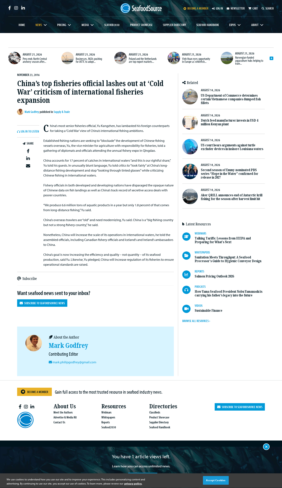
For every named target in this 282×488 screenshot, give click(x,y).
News (39, 25)
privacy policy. (133, 483)
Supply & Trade (62, 112)
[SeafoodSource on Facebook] (9, 8)
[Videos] (188, 309)
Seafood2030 (112, 25)
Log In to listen (30, 131)
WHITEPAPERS (202, 252)
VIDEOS (199, 305)
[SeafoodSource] (141, 8)
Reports (105, 422)
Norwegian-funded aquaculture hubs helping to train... (249, 60)
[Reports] (188, 274)
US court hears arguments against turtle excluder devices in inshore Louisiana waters (232, 147)
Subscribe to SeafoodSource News (44, 303)
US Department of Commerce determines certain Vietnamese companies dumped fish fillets (231, 99)
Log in (219, 8)
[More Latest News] (271, 58)
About (254, 25)
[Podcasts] (188, 290)
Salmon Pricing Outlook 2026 (214, 276)
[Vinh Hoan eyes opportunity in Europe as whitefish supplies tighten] (174, 58)
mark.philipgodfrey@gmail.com (74, 362)
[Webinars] (188, 236)
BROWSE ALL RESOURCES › (196, 321)
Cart (255, 8)
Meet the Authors (63, 412)
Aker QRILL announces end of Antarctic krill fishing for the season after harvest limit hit (231, 197)
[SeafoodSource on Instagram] (16, 8)
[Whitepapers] (188, 255)
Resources (113, 406)
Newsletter (238, 8)
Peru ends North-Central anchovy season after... (35, 60)
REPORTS (199, 271)
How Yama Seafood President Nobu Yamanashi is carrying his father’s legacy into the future (228, 293)
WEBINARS (200, 233)
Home (22, 25)
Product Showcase (141, 25)
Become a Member (37, 392)
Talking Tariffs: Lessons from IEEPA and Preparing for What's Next (223, 240)
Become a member (197, 8)
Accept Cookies (215, 480)
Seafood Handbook (207, 25)
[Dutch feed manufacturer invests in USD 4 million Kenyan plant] (190, 122)
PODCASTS (200, 286)
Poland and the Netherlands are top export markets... (143, 60)
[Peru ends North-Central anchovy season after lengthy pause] (14, 58)
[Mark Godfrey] (21, 112)
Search (269, 8)
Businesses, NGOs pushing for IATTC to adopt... (89, 60)
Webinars (106, 412)
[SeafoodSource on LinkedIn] (23, 8)
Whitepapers (108, 417)
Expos (232, 25)
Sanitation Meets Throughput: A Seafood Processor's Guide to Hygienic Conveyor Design (228, 259)
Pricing (61, 25)
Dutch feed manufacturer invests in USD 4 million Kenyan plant (229, 122)
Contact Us (59, 422)
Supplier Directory (174, 25)
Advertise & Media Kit (65, 417)
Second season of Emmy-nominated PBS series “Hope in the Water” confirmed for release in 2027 (229, 174)
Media (85, 25)
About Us (64, 406)
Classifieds (154, 412)
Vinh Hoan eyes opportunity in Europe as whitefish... (196, 60)
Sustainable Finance (208, 310)
